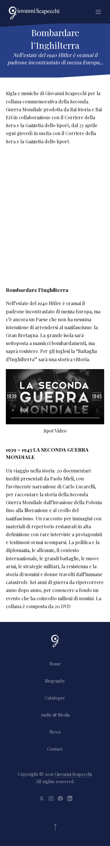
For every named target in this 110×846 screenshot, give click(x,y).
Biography (55, 681)
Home (55, 664)
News (55, 732)
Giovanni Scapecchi (73, 774)
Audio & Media (55, 715)
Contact (55, 749)
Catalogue (55, 698)
